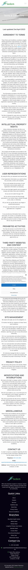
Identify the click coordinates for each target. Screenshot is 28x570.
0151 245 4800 (15, 545)
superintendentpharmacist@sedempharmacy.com (14, 462)
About (14, 497)
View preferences (14, 292)
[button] (26, 275)
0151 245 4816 (17, 458)
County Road (14, 530)
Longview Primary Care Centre (14, 526)
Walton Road (14, 521)
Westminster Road (14, 537)
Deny (14, 288)
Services (14, 502)
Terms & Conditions (14, 511)
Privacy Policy (14, 295)
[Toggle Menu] (25, 3)
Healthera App (14, 504)
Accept (14, 285)
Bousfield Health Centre (14, 519)
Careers (14, 500)
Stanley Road (14, 523)
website (19, 46)
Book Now (14, 507)
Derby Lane (14, 535)
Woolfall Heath (14, 528)
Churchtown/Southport (14, 533)
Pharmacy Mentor (18, 567)
